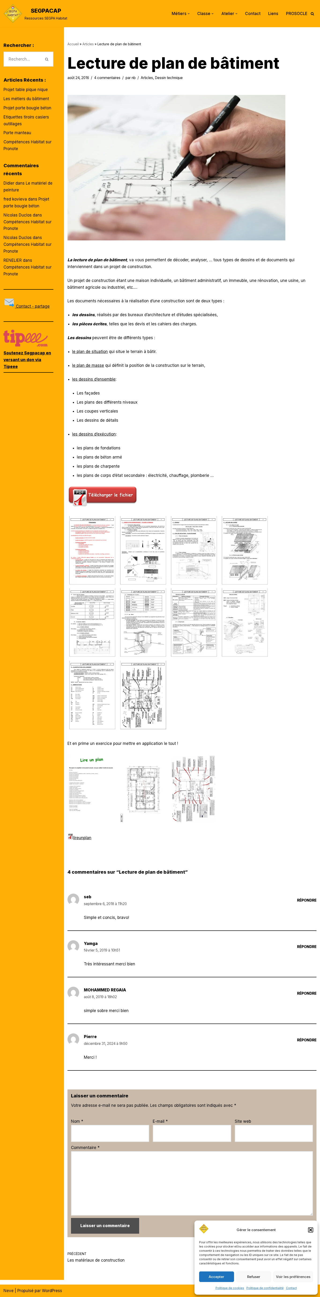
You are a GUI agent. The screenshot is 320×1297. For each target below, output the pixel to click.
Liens (273, 13)
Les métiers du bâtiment (26, 98)
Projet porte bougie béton (27, 108)
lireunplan (82, 837)
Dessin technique (169, 78)
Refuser (253, 1276)
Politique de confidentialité (265, 1288)
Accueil (73, 44)
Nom (77, 1121)
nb (134, 78)
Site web (243, 1121)
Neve (9, 1290)
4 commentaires (107, 78)
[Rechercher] (312, 13)
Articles (88, 44)
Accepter (216, 1276)
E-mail (160, 1121)
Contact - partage (32, 306)
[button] (310, 1230)
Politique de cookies (230, 1288)
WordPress (52, 1290)
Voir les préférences (293, 1276)
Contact (291, 1288)
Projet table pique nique (26, 89)
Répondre (306, 900)
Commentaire (85, 1147)
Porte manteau (17, 132)
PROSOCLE (296, 13)
